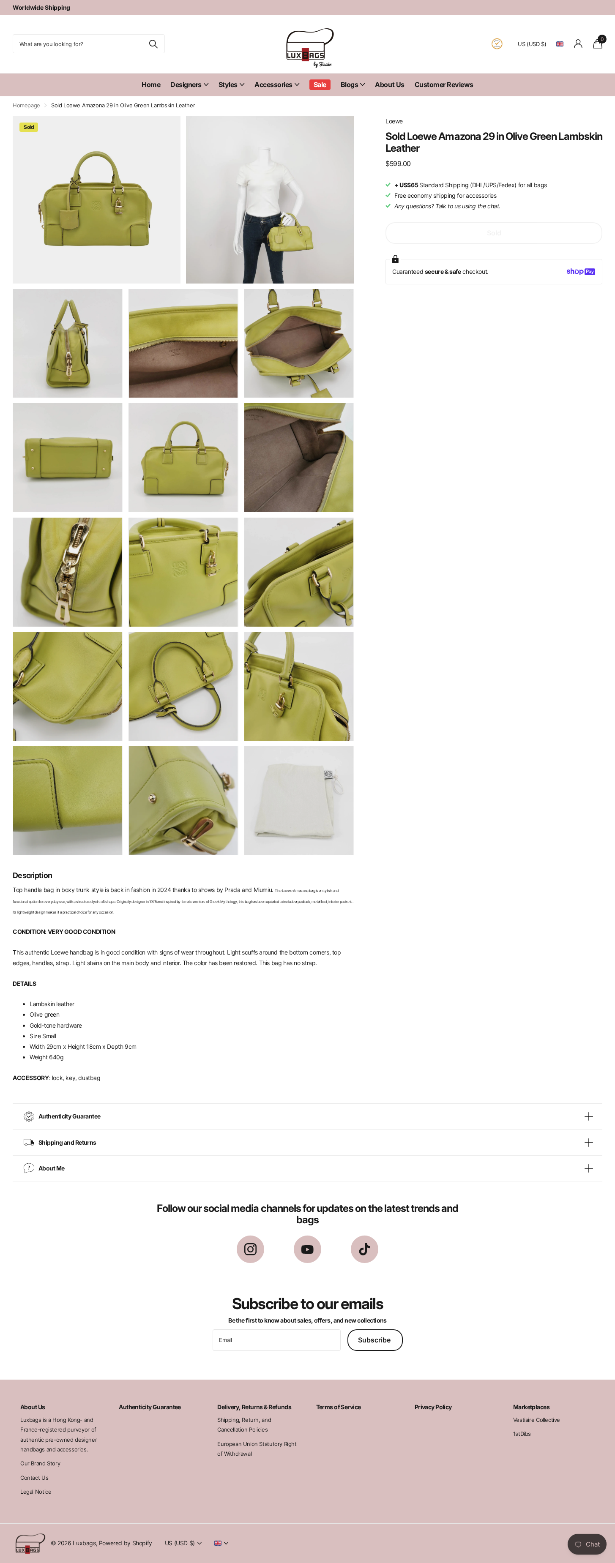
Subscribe (375, 1340)
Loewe (394, 121)
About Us (389, 84)
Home (151, 84)
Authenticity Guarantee (150, 1406)
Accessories (273, 84)
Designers (186, 84)
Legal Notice (35, 1491)
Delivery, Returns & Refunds (254, 1406)
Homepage (26, 105)
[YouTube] (307, 1249)
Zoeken (153, 43)
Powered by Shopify (125, 1543)
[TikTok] (364, 1249)
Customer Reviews (444, 84)
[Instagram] (250, 1249)
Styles (228, 84)
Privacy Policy (433, 1406)
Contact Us (34, 1477)
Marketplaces (531, 1406)
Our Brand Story (40, 1463)
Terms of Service (338, 1406)
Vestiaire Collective (536, 1419)
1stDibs (522, 1433)
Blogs (349, 84)
